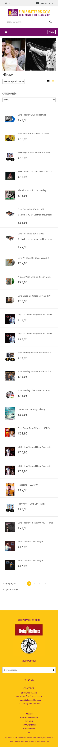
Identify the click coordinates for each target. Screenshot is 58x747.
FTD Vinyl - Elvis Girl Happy (31, 504)
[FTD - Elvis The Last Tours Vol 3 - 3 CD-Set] (10, 176)
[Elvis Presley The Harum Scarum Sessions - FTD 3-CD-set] (10, 395)
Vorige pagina (9, 583)
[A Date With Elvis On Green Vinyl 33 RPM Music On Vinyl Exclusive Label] (10, 281)
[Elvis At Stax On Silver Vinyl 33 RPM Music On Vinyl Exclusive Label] (10, 262)
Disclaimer (29, 721)
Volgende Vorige (10, 589)
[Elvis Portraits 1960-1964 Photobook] (10, 213)
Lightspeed (47, 738)
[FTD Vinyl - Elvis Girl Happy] (10, 508)
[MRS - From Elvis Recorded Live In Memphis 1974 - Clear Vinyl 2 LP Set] (10, 338)
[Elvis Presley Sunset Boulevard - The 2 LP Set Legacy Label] (10, 357)
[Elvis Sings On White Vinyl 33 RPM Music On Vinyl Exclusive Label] (10, 300)
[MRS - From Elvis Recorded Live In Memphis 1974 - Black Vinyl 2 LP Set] (10, 319)
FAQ (29, 732)
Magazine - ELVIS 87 (28, 485)
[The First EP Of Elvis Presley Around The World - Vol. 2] (10, 194)
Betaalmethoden (29, 725)
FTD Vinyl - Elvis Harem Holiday (34, 152)
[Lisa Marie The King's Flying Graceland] (10, 413)
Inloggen (29, 714)
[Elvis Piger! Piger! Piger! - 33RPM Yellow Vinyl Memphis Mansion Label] (10, 432)
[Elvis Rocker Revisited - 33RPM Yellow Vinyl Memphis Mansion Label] (10, 138)
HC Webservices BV (42, 742)
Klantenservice (29, 728)
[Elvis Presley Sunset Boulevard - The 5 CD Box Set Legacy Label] (10, 376)
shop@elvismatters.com (31, 700)
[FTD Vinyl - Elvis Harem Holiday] (10, 157)
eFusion (20, 742)
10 (45, 583)
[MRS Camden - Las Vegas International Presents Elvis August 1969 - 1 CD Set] (10, 565)
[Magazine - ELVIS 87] (10, 489)
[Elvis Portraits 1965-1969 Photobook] (10, 238)
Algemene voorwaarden (29, 717)
